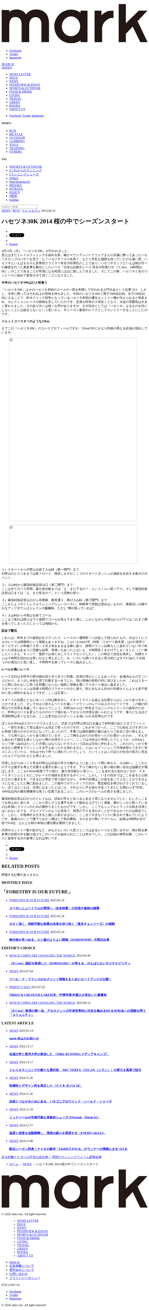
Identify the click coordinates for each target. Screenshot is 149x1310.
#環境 (13, 196)
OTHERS (15, 151)
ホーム (14, 1164)
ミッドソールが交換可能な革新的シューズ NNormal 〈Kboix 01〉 (54, 1117)
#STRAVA (16, 188)
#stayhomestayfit (19, 181)
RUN (12, 130)
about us (14, 1262)
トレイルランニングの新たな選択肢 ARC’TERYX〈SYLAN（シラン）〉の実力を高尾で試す (75, 1070)
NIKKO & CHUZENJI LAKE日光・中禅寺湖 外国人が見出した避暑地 (58, 994)
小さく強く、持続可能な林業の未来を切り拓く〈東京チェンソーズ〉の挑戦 (62, 923)
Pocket (13, 244)
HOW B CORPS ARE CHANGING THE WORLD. (42, 955)
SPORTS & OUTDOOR (24, 88)
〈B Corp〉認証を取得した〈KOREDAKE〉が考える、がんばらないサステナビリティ (70, 963)
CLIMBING (17, 141)
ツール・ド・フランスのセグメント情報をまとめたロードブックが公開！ (60, 979)
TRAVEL (15, 98)
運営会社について (21, 1269)
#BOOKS (15, 185)
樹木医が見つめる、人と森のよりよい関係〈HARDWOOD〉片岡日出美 (59, 939)
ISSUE (13, 77)
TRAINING (17, 148)
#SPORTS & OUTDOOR (25, 166)
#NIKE (13, 178)
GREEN (14, 102)
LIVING (14, 95)
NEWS (13, 81)
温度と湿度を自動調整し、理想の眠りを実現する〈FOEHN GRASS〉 (57, 1133)
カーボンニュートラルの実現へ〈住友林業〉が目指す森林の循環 (54, 908)
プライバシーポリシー (24, 1278)
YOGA (14, 144)
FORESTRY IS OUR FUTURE (29, 900)
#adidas (14, 199)
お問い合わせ (18, 1274)
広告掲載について (21, 1265)
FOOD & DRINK (20, 91)
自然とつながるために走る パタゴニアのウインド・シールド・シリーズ (60, 1101)
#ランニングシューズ (24, 174)
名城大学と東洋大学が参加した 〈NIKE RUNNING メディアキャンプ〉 (59, 1054)
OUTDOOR (17, 137)
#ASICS (14, 192)
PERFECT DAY (19, 987)
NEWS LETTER (20, 74)
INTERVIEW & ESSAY (24, 84)
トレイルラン (31, 210)
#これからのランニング (25, 170)
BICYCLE (16, 134)
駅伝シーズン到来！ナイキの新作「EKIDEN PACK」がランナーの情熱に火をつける (68, 1149)
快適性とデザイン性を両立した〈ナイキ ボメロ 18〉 (45, 1085)
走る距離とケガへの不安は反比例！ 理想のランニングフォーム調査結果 (52, 1157)
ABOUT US (17, 109)
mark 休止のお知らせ (24, 1038)
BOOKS (14, 105)
